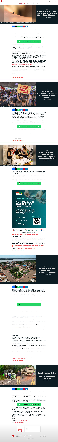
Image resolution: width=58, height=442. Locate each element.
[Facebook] (40, 436)
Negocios (47, 150)
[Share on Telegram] (21, 26)
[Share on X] (16, 26)
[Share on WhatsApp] (18, 26)
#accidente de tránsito (24, 420)
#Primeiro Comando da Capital (16, 358)
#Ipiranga (19, 420)
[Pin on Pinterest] (24, 26)
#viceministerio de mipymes (31, 248)
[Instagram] (43, 436)
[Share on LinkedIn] (26, 26)
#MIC (16, 248)
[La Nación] (4, 1)
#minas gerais (22, 248)
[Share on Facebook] (13, 26)
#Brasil (16, 420)
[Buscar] (56, 1)
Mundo (47, 9)
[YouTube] (45, 436)
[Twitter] (42, 436)
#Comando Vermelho (23, 358)
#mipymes (18, 248)
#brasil (26, 248)
